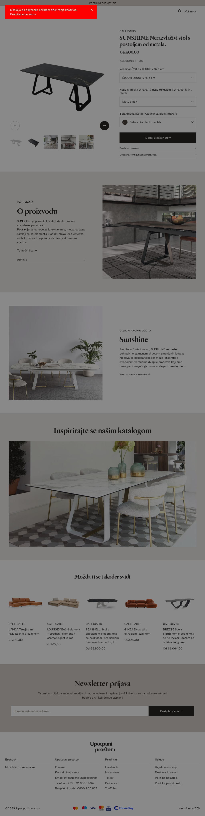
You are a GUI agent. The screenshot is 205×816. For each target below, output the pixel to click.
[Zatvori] (92, 10)
